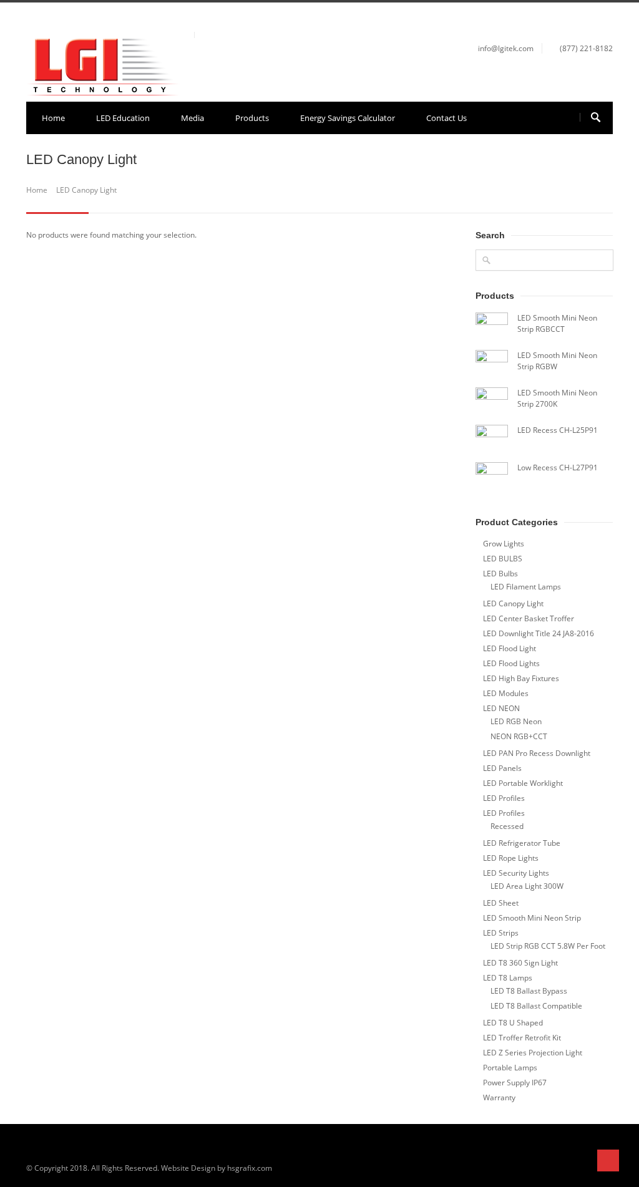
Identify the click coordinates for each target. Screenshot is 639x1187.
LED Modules (506, 693)
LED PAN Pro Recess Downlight (536, 753)
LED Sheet (501, 903)
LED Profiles (504, 798)
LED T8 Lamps (507, 977)
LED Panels (502, 768)
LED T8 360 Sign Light (520, 962)
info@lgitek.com (506, 48)
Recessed (507, 826)
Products (252, 118)
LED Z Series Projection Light (532, 1052)
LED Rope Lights (511, 858)
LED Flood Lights (511, 663)
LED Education (123, 118)
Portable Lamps (510, 1067)
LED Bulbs (500, 573)
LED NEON (501, 708)
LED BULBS (502, 558)
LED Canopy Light (513, 603)
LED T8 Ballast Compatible (536, 1005)
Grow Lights (503, 543)
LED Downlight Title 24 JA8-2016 (538, 633)
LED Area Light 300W (526, 886)
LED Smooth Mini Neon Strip (532, 918)
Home (53, 118)
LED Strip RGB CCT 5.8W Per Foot (547, 946)
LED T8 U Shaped (513, 1022)
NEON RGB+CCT (518, 736)
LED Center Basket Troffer (528, 618)
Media (192, 118)
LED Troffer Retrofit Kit (522, 1037)
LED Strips (501, 933)
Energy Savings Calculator (347, 118)
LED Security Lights (516, 873)
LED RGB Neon (516, 721)
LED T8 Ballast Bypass (528, 991)
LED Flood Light (509, 648)
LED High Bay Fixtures (521, 678)
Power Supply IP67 (515, 1082)
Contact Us (446, 118)
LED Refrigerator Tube (521, 843)
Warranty (499, 1097)
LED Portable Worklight (523, 783)
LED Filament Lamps (525, 586)
